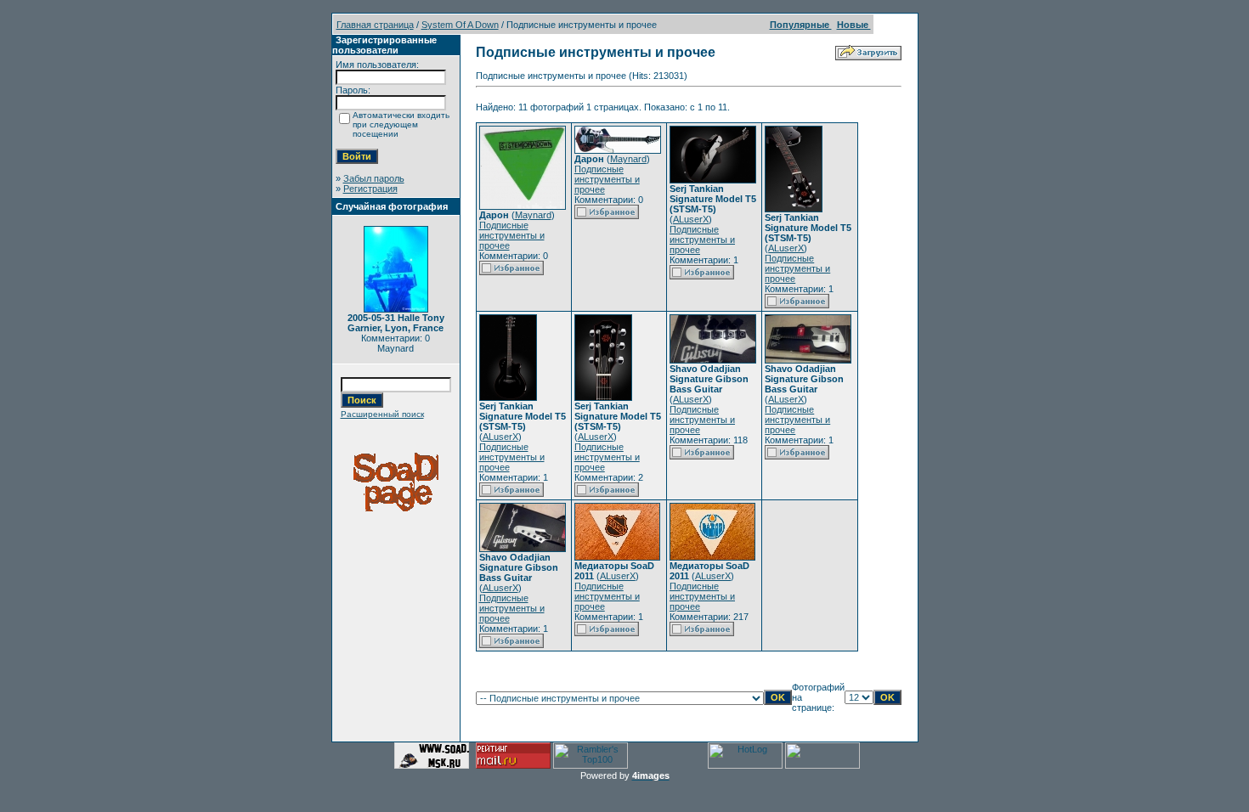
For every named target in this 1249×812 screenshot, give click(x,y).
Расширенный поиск (382, 414)
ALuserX (691, 219)
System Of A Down (460, 25)
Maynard (533, 215)
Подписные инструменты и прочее (512, 235)
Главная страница (375, 25)
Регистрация (370, 188)
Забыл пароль (373, 178)
